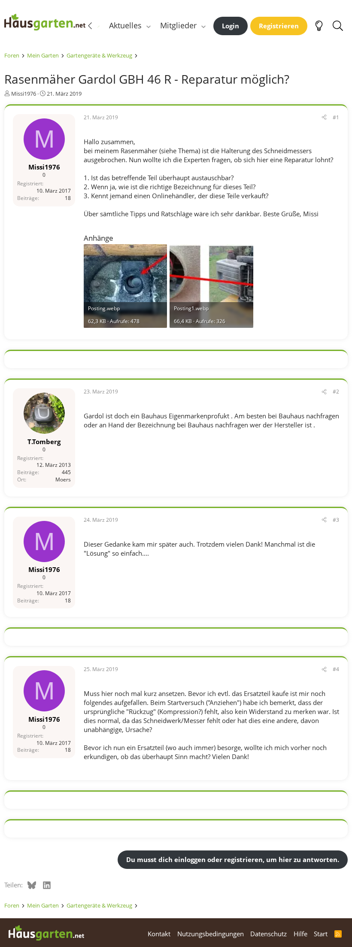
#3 (336, 519)
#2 (336, 391)
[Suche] (338, 25)
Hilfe (300, 933)
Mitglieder (178, 25)
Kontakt (159, 933)
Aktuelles (125, 25)
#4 (336, 669)
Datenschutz (268, 933)
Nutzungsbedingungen (210, 933)
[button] (148, 25)
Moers (63, 479)
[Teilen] (324, 118)
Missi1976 (23, 93)
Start (321, 933)
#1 (336, 117)
